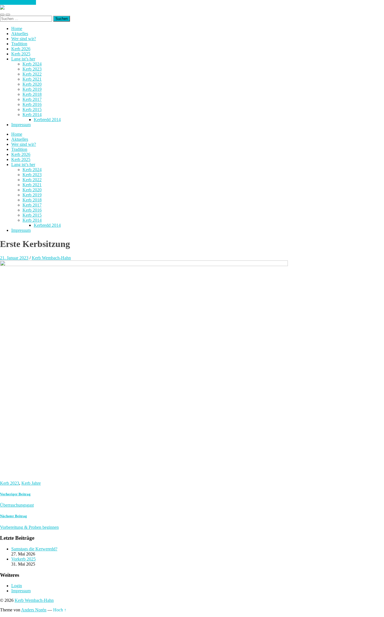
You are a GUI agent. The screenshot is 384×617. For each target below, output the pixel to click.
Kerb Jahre (31, 483)
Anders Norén (33, 609)
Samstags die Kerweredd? (34, 548)
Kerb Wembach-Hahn (51, 257)
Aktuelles (19, 33)
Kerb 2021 (32, 79)
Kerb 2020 (32, 84)
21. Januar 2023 (14, 257)
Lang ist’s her (23, 58)
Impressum (21, 124)
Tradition (19, 43)
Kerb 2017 (32, 99)
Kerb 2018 (32, 94)
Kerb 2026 (20, 48)
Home (16, 28)
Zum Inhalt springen (18, 2)
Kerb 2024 (32, 64)
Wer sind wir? (23, 38)
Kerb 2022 (32, 74)
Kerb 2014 (32, 114)
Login (16, 585)
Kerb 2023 (32, 69)
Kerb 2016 (32, 104)
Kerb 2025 (20, 53)
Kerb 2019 (32, 89)
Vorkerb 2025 (23, 559)
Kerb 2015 (32, 109)
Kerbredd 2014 (47, 119)
